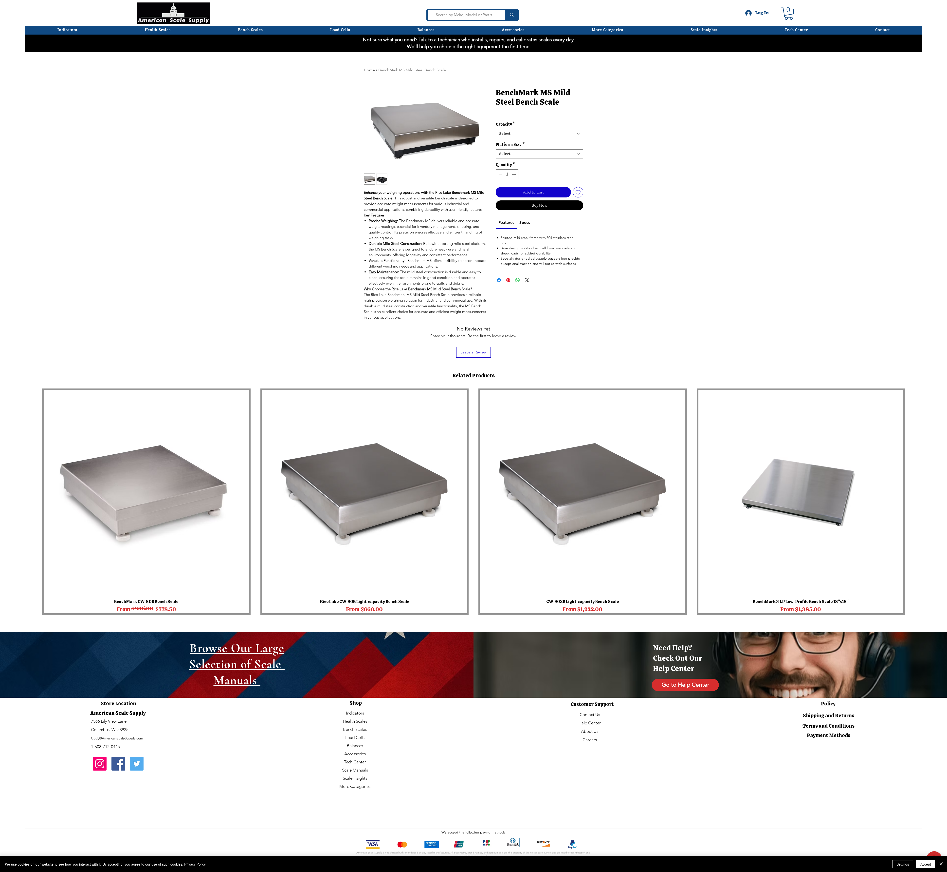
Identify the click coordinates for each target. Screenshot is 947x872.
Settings (902, 864)
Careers (590, 739)
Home (369, 70)
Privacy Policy (195, 864)
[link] (506, 222)
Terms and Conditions (828, 726)
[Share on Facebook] (499, 280)
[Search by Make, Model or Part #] (511, 15)
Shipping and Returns (828, 715)
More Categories (354, 786)
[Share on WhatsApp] (518, 280)
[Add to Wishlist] (578, 192)
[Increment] (514, 174)
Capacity (505, 124)
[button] (607, 30)
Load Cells (354, 737)
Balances (355, 745)
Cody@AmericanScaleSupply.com (117, 738)
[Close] (941, 864)
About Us (589, 731)
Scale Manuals (355, 770)
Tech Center (355, 761)
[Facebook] (118, 764)
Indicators (355, 713)
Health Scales (355, 721)
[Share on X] (527, 280)
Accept (925, 864)
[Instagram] (100, 764)
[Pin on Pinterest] (508, 280)
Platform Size (510, 144)
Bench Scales (355, 729)
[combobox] (539, 133)
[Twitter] (137, 764)
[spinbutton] (507, 174)
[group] (473, 502)
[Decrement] (499, 174)
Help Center (590, 722)
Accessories (355, 753)
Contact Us (590, 714)
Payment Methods (828, 735)
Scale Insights (355, 778)
